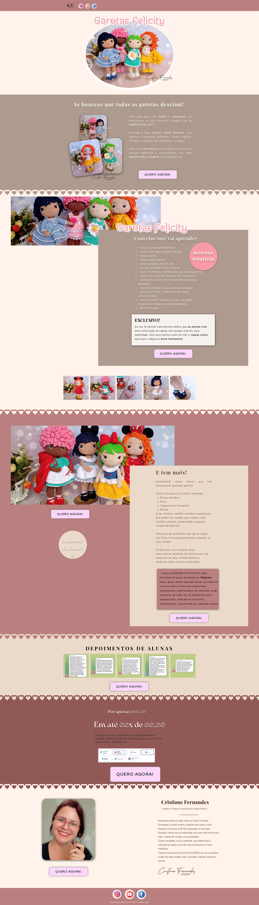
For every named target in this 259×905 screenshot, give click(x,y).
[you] (87, 6)
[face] (94, 6)
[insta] (81, 6)
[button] (76, 388)
